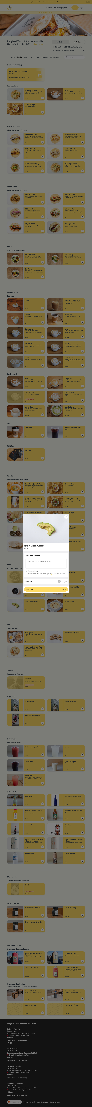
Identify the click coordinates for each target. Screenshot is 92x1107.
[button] (46, 528)
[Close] (66, 517)
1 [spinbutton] (62, 581)
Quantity (29, 581)
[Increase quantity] (65, 581)
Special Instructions (33, 555)
